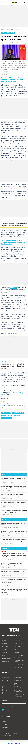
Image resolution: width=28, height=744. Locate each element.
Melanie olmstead (6, 418)
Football (3, 498)
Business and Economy (12, 29)
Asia (2, 575)
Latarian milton (14, 415)
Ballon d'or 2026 (6, 412)
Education (3, 585)
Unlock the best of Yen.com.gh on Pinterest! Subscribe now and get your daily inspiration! (13, 242)
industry (13, 288)
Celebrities (3, 482)
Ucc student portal (18, 412)
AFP (15, 42)
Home (2, 29)
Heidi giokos (4, 415)
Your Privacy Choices (15, 743)
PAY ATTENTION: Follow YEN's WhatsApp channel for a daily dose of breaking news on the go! (13, 79)
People (2, 490)
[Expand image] (26, 46)
